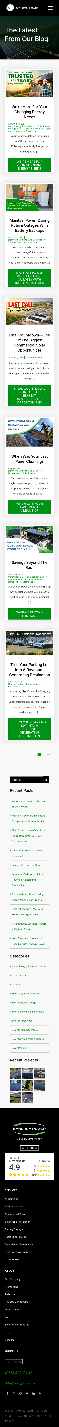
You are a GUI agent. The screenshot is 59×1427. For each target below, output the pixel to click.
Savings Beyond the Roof (26, 865)
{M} (39, 1416)
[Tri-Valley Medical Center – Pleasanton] (27, 1074)
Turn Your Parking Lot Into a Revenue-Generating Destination (29, 669)
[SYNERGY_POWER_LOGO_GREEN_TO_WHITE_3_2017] (29, 1122)
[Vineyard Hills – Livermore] (15, 1097)
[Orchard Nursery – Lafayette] (15, 1086)
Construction (14, 577)
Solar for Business (35, 358)
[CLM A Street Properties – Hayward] (27, 1097)
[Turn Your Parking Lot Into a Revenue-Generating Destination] (29, 633)
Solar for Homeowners (28, 242)
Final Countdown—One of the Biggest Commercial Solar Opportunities (29, 836)
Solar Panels (32, 131)
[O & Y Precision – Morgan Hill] (39, 1074)
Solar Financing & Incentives (31, 128)
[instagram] (20, 1393)
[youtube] (27, 1393)
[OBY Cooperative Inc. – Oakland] (27, 1086)
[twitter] (13, 1393)
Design (25, 577)
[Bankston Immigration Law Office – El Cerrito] (39, 1086)
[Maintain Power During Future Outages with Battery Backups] (29, 186)
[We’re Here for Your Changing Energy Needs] (29, 72)
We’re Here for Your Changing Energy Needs (29, 111)
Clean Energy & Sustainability (22, 126)
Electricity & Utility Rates (20, 240)
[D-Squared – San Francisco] (15, 1074)
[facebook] (7, 1393)
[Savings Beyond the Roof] (29, 528)
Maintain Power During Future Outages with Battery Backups (30, 225)
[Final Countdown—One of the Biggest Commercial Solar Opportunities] (29, 301)
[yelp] (40, 1393)
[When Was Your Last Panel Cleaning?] (29, 420)
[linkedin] (33, 1393)
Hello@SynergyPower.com (20, 1383)
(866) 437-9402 (18, 1373)
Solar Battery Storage (24, 1002)
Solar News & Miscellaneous (28, 1038)
